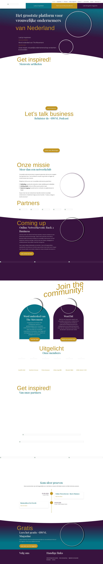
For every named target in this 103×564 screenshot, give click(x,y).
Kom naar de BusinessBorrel (64, 6)
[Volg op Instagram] (25, 558)
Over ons (97, 1)
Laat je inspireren (39, 6)
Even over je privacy (63, 557)
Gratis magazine (72, 1)
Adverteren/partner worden (52, 557)
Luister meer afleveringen (51, 150)
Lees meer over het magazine (28, 546)
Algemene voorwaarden (73, 557)
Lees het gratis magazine (90, 6)
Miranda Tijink (69, 370)
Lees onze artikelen (23, 40)
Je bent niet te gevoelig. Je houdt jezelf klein (33, 98)
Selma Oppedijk (57, 370)
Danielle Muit (21, 370)
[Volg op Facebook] (20, 558)
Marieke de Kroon (33, 370)
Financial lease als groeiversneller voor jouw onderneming (38, 426)
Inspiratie (59, 1)
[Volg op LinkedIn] (23, 558)
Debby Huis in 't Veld (81, 370)
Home (53, 1)
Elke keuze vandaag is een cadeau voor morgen (34, 73)
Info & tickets (58, 496)
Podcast (65, 1)
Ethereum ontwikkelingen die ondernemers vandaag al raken (38, 86)
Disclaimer (48, 559)
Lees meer (23, 75)
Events (79, 1)
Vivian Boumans (45, 370)
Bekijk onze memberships (68, 339)
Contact (53, 559)
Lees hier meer (22, 45)
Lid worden (86, 1)
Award (91, 1)
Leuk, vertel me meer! (26, 253)
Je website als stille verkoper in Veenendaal (33, 414)
